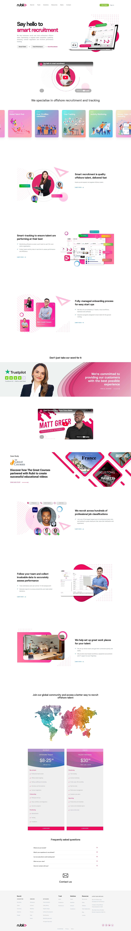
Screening (19, 908)
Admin (59, 899)
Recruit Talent (22, 46)
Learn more (19, 133)
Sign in (112, 5)
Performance (61, 905)
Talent (18, 905)
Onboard (72, 905)
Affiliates (84, 905)
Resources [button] (54, 5)
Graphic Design (46, 908)
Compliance (60, 902)
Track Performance (38, 46)
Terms (72, 928)
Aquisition (72, 902)
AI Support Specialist (47, 921)
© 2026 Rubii (60, 928)
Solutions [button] (46, 5)
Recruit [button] (32, 5)
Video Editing (46, 905)
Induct (31, 918)
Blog (83, 912)
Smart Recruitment (52, 46)
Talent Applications (86, 908)
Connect (32, 905)
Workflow (32, 908)
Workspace (32, 902)
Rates (61, 5)
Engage (18, 915)
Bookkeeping (46, 915)
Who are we (84, 899)
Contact (68, 5)
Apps (31, 915)
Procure (31, 911)
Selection (19, 911)
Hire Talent (104, 5)
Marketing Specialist (47, 918)
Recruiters (19, 902)
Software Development (48, 911)
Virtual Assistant (46, 902)
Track (38, 5)
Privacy (67, 928)
